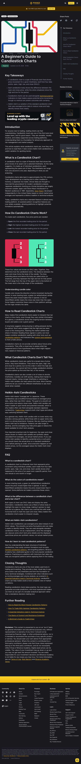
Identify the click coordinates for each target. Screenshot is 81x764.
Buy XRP (52, 735)
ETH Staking (37, 711)
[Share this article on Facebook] (66, 20)
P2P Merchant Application (56, 691)
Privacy (21, 707)
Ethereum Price (54, 716)
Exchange (37, 691)
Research (36, 716)
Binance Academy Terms (23, 755)
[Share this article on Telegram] (71, 20)
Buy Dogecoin (53, 737)
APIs (66, 723)
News (20, 698)
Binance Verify (69, 725)
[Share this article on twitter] (61, 20)
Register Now (69, 159)
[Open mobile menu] (77, 3)
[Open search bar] (64, 3)
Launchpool (37, 707)
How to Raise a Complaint (72, 735)
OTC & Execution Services (72, 698)
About (20, 691)
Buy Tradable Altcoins (55, 741)
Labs (51, 699)
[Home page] (35, 3)
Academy (36, 702)
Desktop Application (24, 722)
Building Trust (22, 709)
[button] (77, 3)
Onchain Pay (53, 702)
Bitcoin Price (53, 714)
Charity (36, 718)
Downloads (22, 720)
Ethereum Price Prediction (56, 724)
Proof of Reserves (70, 704)
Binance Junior (38, 700)
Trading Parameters (70, 727)
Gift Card (36, 704)
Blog (20, 711)
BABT (35, 713)
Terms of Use (6, 755)
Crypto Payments (38, 698)
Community (22, 713)
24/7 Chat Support (70, 712)
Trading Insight (69, 702)
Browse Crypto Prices (55, 712)
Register (71, 3)
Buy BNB (52, 733)
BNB (66, 696)
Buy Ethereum (53, 739)
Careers (21, 693)
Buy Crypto (37, 693)
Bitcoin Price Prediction (56, 722)
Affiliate (67, 691)
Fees (66, 721)
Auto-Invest (37, 709)
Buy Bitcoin (53, 730)
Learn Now (51, 8)
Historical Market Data (71, 700)
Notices (21, 718)
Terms (20, 704)
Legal (20, 702)
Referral (67, 693)
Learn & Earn (53, 710)
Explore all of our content (39, 679)
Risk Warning (22, 716)
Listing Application (54, 693)
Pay (35, 696)
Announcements (23, 696)
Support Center (69, 715)
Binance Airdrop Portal (71, 729)
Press (20, 700)
